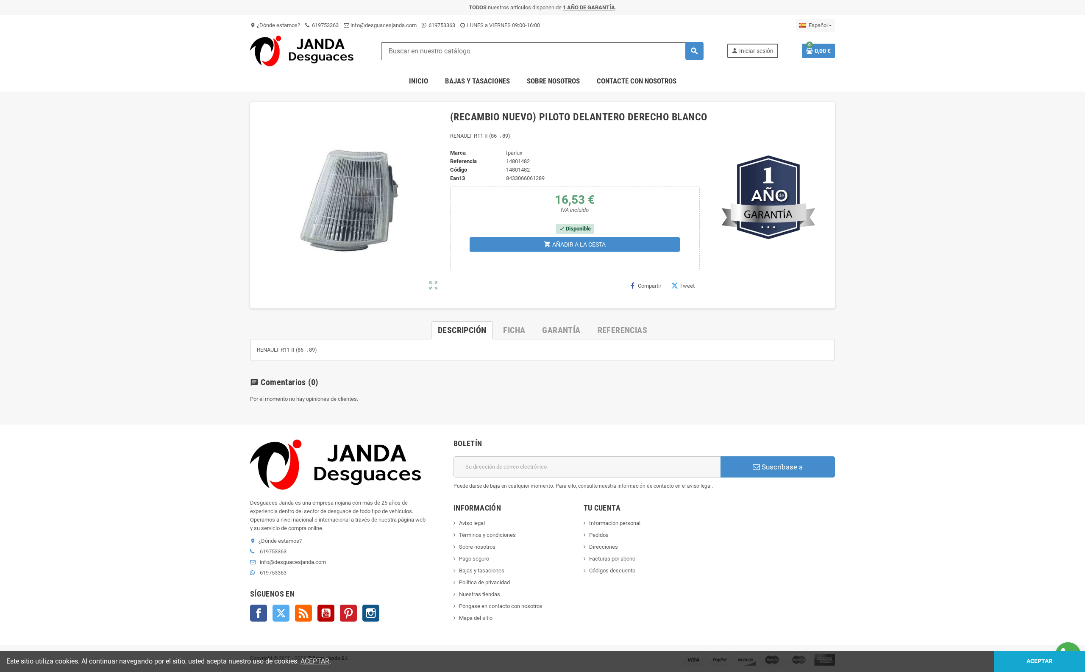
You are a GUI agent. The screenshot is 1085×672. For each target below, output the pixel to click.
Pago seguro (474, 558)
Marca (458, 153)
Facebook (258, 613)
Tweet (687, 286)
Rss (303, 613)
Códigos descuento (612, 570)
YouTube (325, 613)
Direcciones (603, 547)
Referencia (463, 161)
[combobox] (542, 51)
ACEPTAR (314, 661)
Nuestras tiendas (479, 594)
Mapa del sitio (475, 618)
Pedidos (599, 535)
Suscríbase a (781, 467)
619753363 (325, 25)
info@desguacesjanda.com (383, 25)
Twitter (281, 613)
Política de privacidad (484, 582)
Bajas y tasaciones (481, 570)
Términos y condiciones (487, 535)
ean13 (457, 178)
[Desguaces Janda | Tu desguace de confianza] (304, 50)
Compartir (649, 286)
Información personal (614, 523)
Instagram (370, 613)
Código (458, 170)
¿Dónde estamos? (275, 25)
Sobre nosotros (477, 547)
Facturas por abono (612, 558)
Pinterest (348, 613)
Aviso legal (472, 523)
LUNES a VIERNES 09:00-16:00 (503, 25)
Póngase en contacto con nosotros (500, 606)
